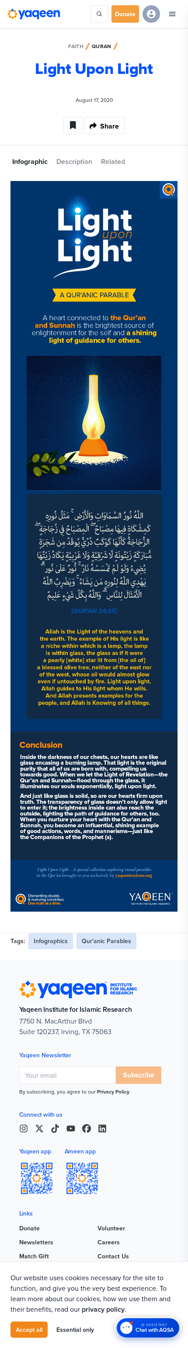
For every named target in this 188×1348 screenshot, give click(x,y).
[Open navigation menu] (172, 14)
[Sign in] (151, 14)
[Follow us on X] (39, 1128)
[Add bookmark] (73, 125)
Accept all (29, 1329)
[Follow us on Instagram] (23, 1128)
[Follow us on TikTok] (55, 1128)
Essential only (75, 1329)
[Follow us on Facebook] (86, 1128)
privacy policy (103, 1309)
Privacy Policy (113, 1091)
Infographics (51, 941)
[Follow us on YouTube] (70, 1128)
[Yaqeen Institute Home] (33, 14)
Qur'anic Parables (106, 941)
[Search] (99, 14)
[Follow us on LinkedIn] (102, 1128)
